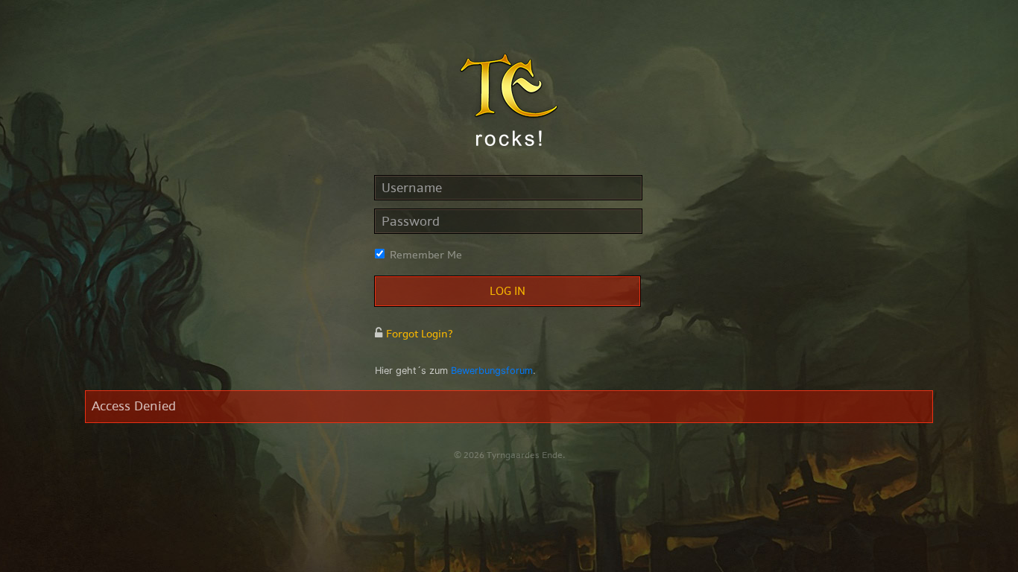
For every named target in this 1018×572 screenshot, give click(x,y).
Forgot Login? (419, 333)
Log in (507, 291)
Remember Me (426, 254)
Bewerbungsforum (492, 370)
